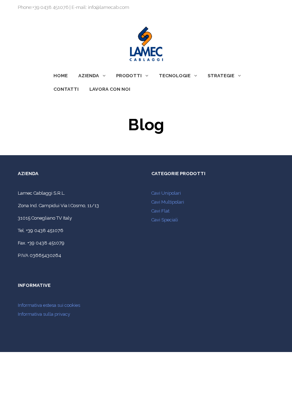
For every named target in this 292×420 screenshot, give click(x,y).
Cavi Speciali (164, 219)
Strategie (221, 75)
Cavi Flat (160, 211)
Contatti (66, 89)
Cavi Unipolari (166, 193)
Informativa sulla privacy (44, 314)
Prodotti (129, 75)
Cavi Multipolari (167, 202)
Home (60, 75)
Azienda (88, 75)
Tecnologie (175, 75)
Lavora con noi (109, 89)
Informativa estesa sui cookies (49, 305)
